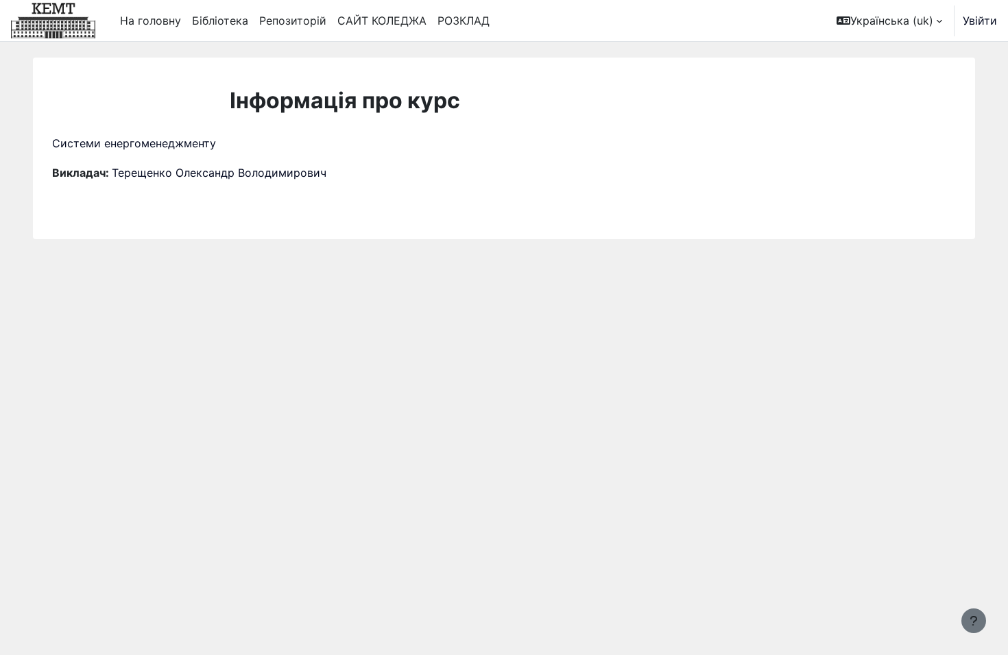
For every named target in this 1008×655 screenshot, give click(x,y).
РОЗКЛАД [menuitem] (463, 20)
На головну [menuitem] (150, 20)
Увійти (980, 20)
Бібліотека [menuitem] (220, 20)
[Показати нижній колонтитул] (973, 620)
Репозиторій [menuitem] (292, 20)
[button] (889, 20)
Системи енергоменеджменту (134, 143)
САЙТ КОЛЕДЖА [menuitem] (382, 20)
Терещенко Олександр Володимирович (219, 173)
